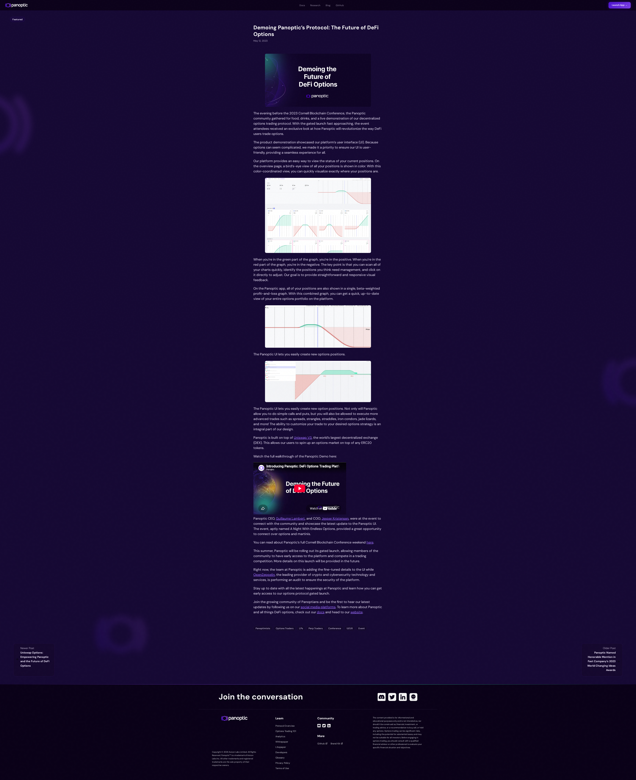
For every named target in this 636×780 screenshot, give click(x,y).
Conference (334, 628)
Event (361, 628)
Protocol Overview (285, 725)
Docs (302, 5)
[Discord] (382, 697)
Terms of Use (282, 768)
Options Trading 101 (285, 731)
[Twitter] (392, 697)
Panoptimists (263, 628)
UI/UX (350, 628)
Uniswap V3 (303, 437)
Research (315, 5)
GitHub (340, 5)
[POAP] (413, 697)
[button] (318, 80)
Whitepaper (281, 741)
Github (321, 743)
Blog (328, 5)
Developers (281, 752)
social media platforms (318, 607)
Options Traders (284, 628)
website (356, 612)
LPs (301, 628)
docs (320, 612)
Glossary (280, 757)
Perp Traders (316, 628)
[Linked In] (403, 697)
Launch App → (619, 5)
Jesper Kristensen (335, 518)
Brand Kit (335, 743)
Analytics (280, 736)
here (370, 542)
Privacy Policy (282, 762)
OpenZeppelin (264, 574)
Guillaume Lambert (290, 518)
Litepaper (280, 747)
